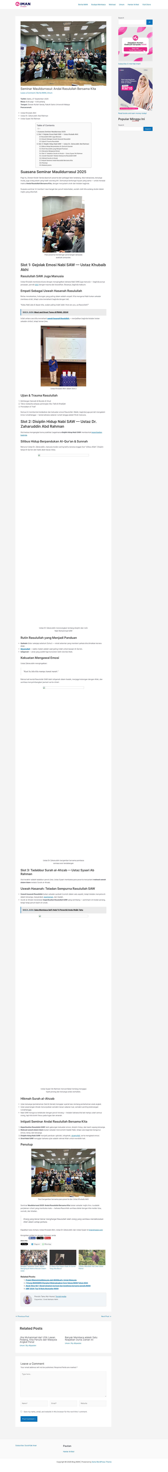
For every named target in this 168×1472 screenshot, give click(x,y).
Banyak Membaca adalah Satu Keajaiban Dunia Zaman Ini (81, 1338)
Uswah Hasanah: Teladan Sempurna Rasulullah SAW (59, 156)
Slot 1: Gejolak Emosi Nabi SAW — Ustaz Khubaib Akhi (58, 134)
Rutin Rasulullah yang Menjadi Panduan (55, 149)
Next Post (106, 1316)
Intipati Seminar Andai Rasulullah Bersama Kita (57, 160)
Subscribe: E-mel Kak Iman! (129, 64)
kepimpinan (48, 897)
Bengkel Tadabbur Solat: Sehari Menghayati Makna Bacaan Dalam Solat (33, 1268)
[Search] (149, 22)
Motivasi (112, 4)
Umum (121, 4)
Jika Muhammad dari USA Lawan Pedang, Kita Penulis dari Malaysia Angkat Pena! (38, 1339)
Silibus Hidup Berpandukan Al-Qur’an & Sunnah (57, 146)
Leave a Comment (28, 93)
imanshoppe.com (96, 1230)
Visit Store (146, 4)
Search (121, 18)
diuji (37, 285)
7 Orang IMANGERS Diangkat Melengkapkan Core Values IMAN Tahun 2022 (57, 1283)
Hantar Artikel (133, 4)
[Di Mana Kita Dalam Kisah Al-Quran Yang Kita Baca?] (63, 1257)
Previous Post (22, 1316)
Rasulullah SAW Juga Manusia (51, 137)
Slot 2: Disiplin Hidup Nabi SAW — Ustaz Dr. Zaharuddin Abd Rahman (64, 144)
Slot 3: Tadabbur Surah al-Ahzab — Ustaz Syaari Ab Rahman (62, 153)
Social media (61, 1296)
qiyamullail (75, 1136)
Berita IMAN (83, 4)
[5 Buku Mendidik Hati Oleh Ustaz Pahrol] (92, 1257)
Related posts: (47, 165)
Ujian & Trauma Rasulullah (50, 141)
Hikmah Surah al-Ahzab (50, 158)
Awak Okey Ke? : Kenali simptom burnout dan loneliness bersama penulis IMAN (58, 1286)
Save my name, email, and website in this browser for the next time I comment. (55, 1412)
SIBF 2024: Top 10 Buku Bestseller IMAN (42, 1289)
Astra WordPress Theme (102, 1462)
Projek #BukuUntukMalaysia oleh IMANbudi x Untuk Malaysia (51, 1280)
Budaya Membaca (98, 4)
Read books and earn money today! (132, 113)
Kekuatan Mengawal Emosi (51, 151)
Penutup (45, 163)
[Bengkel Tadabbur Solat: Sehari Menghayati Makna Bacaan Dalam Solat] (34, 1257)
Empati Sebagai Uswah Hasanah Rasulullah (56, 139)
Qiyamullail (25, 649)
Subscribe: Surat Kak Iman (26, 1445)
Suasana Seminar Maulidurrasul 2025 (51, 132)
